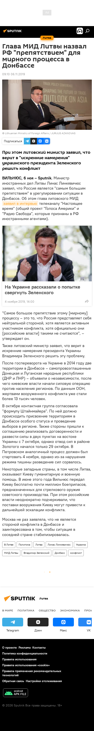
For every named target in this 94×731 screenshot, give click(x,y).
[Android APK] (15, 693)
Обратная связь (13, 681)
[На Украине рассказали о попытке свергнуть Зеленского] (47, 253)
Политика (24, 544)
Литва (38, 544)
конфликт (76, 552)
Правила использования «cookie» (26, 665)
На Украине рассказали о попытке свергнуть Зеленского (42, 289)
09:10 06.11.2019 (13, 74)
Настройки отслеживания (44, 681)
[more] (86, 301)
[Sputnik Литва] (13, 33)
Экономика (70, 610)
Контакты (39, 647)
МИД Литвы (11, 552)
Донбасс (60, 552)
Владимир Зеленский (36, 552)
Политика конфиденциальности (24, 653)
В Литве (8, 544)
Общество (47, 610)
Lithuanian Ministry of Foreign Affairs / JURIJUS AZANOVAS (40, 133)
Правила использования (19, 659)
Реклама (25, 647)
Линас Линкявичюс (59, 544)
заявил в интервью (20, 203)
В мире (7, 610)
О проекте (9, 647)
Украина (81, 544)
